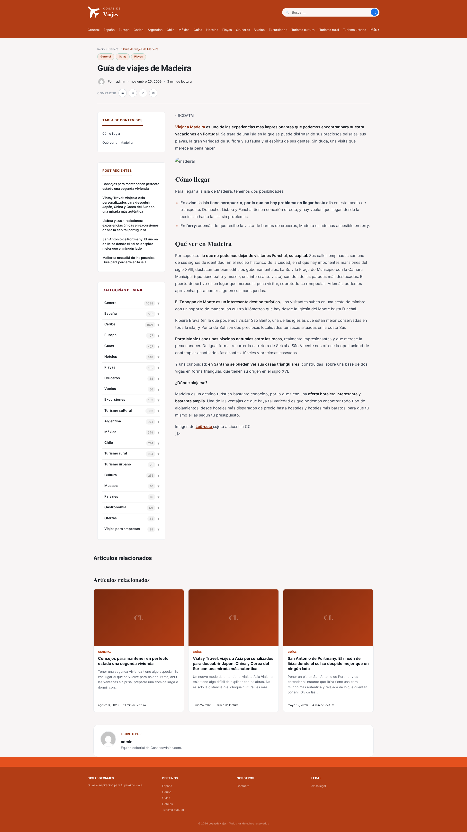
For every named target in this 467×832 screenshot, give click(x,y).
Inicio (101, 49)
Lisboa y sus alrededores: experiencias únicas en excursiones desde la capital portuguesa (130, 225)
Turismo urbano (354, 30)
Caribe (139, 30)
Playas (227, 30)
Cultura (110, 475)
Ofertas (110, 518)
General (93, 30)
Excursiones (278, 30)
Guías (198, 30)
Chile (170, 30)
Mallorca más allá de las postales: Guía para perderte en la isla (128, 260)
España (109, 30)
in (122, 93)
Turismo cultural (303, 30)
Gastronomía (115, 507)
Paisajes (111, 496)
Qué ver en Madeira (117, 142)
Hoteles (212, 30)
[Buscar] (374, 12)
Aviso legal (318, 786)
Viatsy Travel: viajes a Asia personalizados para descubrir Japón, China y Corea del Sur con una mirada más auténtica (128, 205)
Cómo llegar (111, 133)
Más (374, 29)
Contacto (243, 786)
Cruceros (243, 30)
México (184, 30)
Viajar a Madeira (190, 126)
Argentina (155, 30)
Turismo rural (329, 30)
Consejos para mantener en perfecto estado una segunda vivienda (130, 186)
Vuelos (259, 30)
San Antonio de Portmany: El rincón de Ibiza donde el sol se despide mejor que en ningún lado (130, 243)
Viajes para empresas (122, 529)
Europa (124, 30)
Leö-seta (204, 426)
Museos (111, 485)
